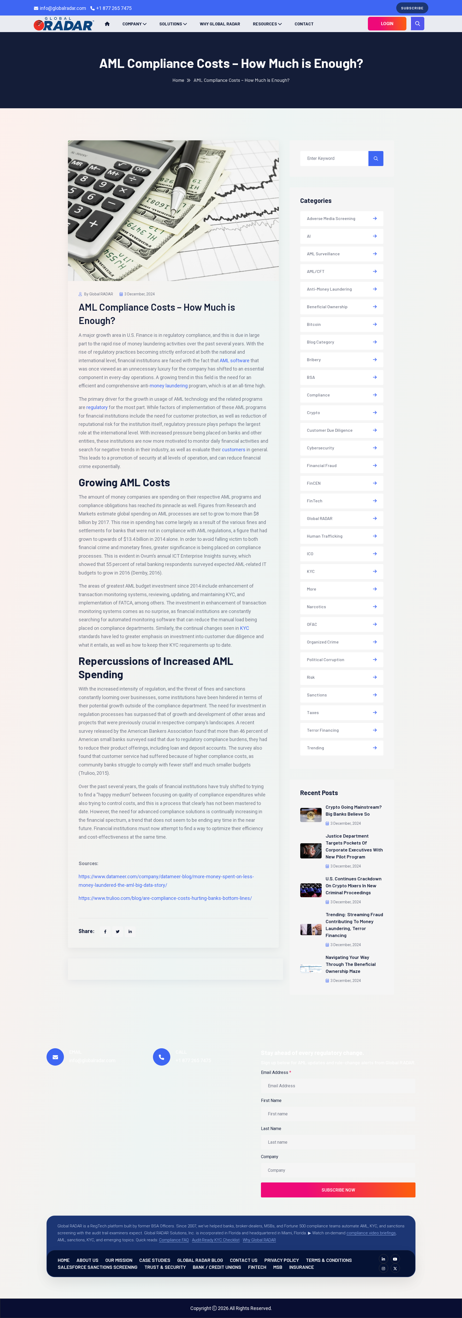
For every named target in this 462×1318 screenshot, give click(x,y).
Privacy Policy (281, 1260)
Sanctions (317, 694)
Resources (265, 23)
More (311, 588)
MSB (277, 1267)
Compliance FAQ (174, 1240)
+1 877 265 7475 (114, 8)
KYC (244, 628)
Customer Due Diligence (330, 430)
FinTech (314, 500)
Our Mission (118, 1260)
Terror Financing (323, 730)
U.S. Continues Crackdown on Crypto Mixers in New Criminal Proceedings (354, 885)
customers (233, 449)
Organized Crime (323, 641)
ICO (310, 553)
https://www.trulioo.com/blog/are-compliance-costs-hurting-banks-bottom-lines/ (165, 898)
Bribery (314, 359)
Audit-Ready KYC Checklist (216, 1240)
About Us (87, 1260)
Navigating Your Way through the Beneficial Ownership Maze (351, 964)
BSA (311, 377)
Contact (304, 23)
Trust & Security (165, 1267)
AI (309, 235)
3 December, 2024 (139, 294)
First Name (271, 1100)
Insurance (301, 1267)
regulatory (97, 407)
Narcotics (316, 606)
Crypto (313, 412)
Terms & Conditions (329, 1260)
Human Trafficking (324, 535)
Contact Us (243, 1260)
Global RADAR (319, 518)
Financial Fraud (322, 465)
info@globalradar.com (63, 8)
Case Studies (154, 1260)
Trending (315, 747)
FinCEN (314, 482)
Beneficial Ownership (327, 306)
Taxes (313, 712)
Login (387, 23)
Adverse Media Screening (331, 218)
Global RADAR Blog (200, 1260)
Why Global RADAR (220, 23)
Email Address (276, 1072)
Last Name (271, 1128)
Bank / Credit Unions (217, 1267)
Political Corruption (325, 659)
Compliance (318, 394)
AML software (234, 360)
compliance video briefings (371, 1233)
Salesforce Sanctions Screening (97, 1267)
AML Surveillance (323, 253)
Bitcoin (314, 324)
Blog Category (320, 341)
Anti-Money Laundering (329, 288)
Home (178, 80)
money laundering (169, 385)
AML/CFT (316, 271)
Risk (311, 677)
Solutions (170, 23)
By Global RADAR (98, 294)
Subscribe (412, 8)
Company (132, 23)
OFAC (312, 624)
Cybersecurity (320, 447)
